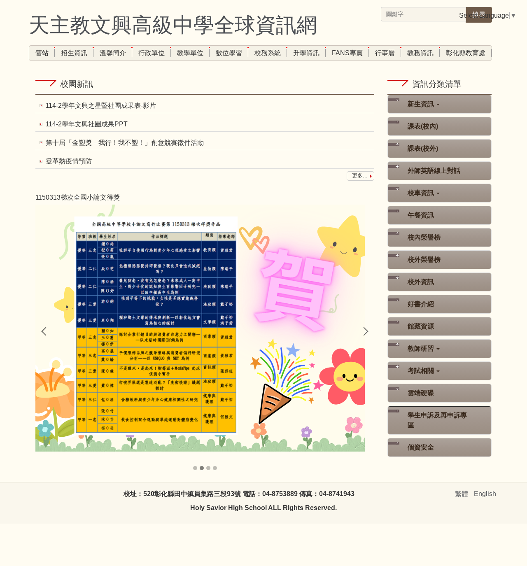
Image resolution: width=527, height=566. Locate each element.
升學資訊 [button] (306, 52)
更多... (360, 175)
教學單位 (190, 52)
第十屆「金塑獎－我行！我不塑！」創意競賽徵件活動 (125, 142)
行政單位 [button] (151, 52)
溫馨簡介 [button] (113, 52)
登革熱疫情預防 (69, 161)
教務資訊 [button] (420, 52)
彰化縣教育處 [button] (465, 52)
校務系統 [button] (267, 52)
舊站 (42, 52)
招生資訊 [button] (74, 52)
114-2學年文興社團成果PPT (87, 124)
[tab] (195, 468)
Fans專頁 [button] (347, 52)
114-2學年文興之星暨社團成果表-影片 (101, 105)
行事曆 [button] (385, 52)
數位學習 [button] (229, 52)
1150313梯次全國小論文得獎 (77, 197)
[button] (45, 331)
